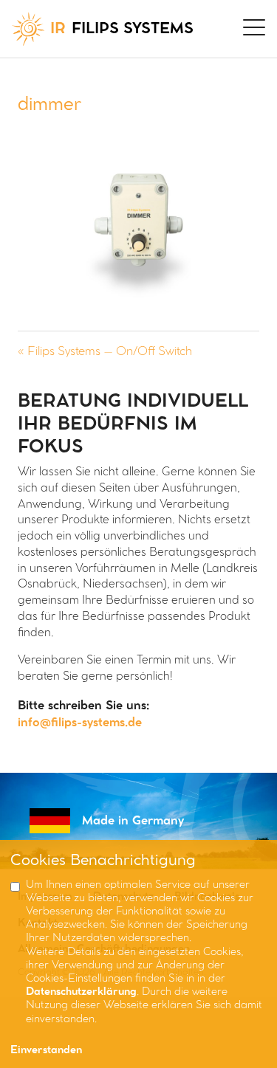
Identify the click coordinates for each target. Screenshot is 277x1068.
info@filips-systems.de (80, 722)
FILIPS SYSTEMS (122, 29)
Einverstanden (46, 1050)
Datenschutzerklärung (81, 992)
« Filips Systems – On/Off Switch (105, 351)
